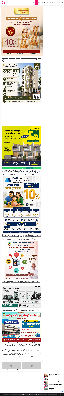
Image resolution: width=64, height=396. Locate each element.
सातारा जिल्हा (39, 2)
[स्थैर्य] (4, 2)
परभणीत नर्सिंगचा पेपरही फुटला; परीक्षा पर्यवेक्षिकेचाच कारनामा (54, 377)
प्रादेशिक (44, 2)
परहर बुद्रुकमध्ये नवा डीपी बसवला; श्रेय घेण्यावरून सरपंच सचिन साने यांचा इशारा (55, 385)
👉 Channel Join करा (30, 168)
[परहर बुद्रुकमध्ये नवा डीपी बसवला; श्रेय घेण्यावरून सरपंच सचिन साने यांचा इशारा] (46, 385)
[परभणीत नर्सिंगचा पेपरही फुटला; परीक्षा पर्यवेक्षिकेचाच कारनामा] (46, 379)
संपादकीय (47, 2)
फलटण (36, 2)
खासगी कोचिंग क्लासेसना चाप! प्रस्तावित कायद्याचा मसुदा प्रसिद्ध (54, 381)
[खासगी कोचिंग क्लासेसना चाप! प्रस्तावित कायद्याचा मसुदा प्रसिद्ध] (46, 382)
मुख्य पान (34, 2)
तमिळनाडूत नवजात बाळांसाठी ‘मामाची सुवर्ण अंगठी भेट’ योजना (54, 374)
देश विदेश (50, 2)
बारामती (42, 2)
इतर (52, 2)
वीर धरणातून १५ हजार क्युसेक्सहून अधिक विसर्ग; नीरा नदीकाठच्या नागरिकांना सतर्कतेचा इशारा (55, 388)
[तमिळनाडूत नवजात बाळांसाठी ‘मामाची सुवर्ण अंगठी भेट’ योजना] (46, 375)
